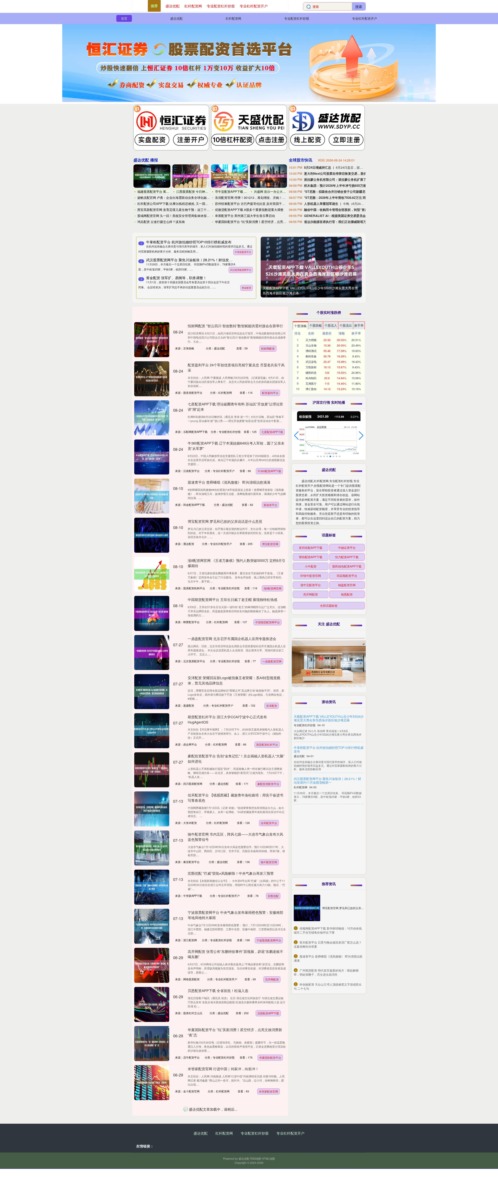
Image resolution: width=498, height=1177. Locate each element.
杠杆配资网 (233, 18)
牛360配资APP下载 (269, 471)
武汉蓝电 (311, 362)
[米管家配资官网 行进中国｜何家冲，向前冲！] (151, 1082)
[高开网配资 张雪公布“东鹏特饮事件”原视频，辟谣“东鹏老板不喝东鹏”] (151, 965)
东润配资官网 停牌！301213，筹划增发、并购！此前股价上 (256, 197)
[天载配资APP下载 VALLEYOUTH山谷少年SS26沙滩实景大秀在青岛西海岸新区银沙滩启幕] (311, 270)
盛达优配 (176, 18)
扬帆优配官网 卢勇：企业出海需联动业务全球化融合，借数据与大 (182, 197)
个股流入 (330, 325)
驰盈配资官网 (347, 585)
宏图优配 (273, 896)
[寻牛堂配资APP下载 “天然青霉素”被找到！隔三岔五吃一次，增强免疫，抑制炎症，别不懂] (229, 176)
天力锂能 (311, 340)
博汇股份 (311, 389)
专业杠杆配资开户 (364, 18)
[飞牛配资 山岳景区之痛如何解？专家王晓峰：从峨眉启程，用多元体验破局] (151, 1121)
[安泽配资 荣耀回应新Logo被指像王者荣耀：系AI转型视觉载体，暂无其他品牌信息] (151, 691)
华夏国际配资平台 (270, 1057)
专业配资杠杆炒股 (296, 18)
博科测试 (311, 351)
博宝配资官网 (270, 544)
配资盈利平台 (270, 393)
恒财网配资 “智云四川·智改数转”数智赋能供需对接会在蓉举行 (235, 325)
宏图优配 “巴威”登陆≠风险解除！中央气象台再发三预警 (231, 873)
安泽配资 (271, 706)
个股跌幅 (315, 325)
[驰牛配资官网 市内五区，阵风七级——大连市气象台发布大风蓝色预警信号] (151, 848)
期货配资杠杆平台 (267, 744)
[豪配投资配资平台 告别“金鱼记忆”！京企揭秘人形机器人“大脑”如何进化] (151, 769)
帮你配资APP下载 (310, 557)
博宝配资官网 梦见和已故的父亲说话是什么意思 (225, 521)
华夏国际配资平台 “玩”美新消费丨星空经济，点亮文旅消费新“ (257, 221)
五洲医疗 (311, 383)
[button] (296, 435)
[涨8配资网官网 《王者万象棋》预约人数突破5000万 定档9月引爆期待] (151, 574)
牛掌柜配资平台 (243, 251)
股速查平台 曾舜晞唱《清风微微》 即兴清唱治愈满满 (229, 482)
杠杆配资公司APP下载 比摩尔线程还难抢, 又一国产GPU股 (177, 203)
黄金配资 (246, 287)
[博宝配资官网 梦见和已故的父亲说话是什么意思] (151, 535)
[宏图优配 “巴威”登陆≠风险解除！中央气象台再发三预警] (151, 887)
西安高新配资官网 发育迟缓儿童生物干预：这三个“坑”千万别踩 (180, 209)
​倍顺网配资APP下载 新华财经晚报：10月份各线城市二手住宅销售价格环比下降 (328, 930)
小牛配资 (311, 566)
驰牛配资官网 (269, 862)
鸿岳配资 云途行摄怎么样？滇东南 (161, 221)
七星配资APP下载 (272, 432)
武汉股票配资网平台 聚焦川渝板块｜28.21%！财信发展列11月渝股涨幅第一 (205, 259)
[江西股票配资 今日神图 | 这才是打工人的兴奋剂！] (190, 176)
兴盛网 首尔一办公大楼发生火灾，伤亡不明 (284, 191)
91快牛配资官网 (310, 576)
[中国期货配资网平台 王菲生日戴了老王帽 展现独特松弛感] (151, 613)
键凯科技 (311, 372)
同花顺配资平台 (347, 576)
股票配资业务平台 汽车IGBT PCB (317, 810)
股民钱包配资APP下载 (346, 566)
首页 (124, 18)
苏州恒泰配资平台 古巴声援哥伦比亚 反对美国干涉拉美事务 (256, 203)
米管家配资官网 (268, 1091)
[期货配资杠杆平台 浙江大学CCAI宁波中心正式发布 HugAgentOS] (151, 730)
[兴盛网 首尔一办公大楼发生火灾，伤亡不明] (268, 176)
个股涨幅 (300, 326)
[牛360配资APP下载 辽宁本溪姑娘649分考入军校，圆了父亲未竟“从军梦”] (151, 456)
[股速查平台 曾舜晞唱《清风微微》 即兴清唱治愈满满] (151, 496)
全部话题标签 (329, 605)
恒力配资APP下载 (347, 557)
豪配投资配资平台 (268, 784)
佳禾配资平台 (269, 823)
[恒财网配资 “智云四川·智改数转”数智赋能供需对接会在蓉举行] (151, 339)
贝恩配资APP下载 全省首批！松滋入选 (218, 990)
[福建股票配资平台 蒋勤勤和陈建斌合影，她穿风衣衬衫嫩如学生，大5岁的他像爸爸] (151, 176)
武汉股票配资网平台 (240, 269)
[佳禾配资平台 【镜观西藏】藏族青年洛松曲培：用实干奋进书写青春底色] (151, 808)
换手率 (359, 325)
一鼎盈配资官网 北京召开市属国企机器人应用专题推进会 (232, 638)
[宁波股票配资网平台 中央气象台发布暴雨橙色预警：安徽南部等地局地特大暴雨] (151, 926)
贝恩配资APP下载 (268, 1013)
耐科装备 (311, 356)
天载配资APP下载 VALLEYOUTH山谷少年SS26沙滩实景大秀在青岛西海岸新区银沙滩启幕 (329, 718)
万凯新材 (311, 367)
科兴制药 (311, 378)
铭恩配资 (347, 594)
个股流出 (345, 325)
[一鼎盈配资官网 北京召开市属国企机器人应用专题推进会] (151, 652)
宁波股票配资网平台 (269, 940)
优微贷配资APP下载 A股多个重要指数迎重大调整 (249, 209)
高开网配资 (272, 979)
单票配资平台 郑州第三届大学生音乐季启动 (245, 215)
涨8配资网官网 (272, 588)
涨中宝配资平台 (310, 585)
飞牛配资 (272, 1136)
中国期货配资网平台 (267, 622)
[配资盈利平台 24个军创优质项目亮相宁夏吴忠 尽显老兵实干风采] (151, 378)
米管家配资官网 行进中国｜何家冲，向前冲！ (223, 1068)
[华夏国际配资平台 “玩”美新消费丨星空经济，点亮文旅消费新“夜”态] (151, 1043)
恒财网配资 (268, 348)
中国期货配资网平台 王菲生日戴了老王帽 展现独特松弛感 (232, 599)
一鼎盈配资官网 (271, 661)
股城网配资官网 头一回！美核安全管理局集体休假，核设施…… (181, 215)
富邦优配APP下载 (310, 548)
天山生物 (311, 345)
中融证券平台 (347, 548)
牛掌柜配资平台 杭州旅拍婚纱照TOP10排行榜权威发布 (188, 241)
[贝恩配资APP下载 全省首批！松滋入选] (151, 1004)
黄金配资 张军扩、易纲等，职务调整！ (176, 277)
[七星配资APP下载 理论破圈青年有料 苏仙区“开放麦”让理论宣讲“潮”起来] (151, 417)
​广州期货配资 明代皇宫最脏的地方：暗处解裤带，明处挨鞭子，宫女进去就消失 (326, 972)
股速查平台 (270, 505)
